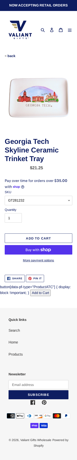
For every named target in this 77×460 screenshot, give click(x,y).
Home (13, 342)
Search (14, 330)
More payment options (38, 260)
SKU (8, 192)
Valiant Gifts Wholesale (35, 440)
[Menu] (69, 30)
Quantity (10, 209)
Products (16, 354)
